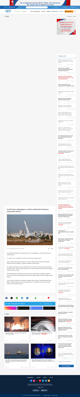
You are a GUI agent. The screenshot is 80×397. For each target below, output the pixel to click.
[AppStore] (44, 390)
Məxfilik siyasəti (55, 395)
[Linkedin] (12, 7)
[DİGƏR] (74, 11)
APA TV (61, 11)
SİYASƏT (43, 11)
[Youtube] (9, 7)
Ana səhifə (69, 16)
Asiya (74, 16)
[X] (7, 7)
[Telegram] (11, 7)
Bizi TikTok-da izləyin (24, 308)
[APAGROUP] (40, 387)
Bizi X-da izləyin (49, 308)
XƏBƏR (48, 11)
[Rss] (14, 7)
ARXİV (44, 377)
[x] (37, 381)
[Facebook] (4, 7)
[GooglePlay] (36, 390)
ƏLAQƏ (38, 377)
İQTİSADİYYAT (54, 11)
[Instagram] (6, 7)
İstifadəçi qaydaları (46, 395)
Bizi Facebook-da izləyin (37, 308)
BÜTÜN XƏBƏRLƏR (35, 11)
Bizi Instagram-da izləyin (11, 308)
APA (8, 258)
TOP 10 (51, 377)
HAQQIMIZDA (30, 377)
